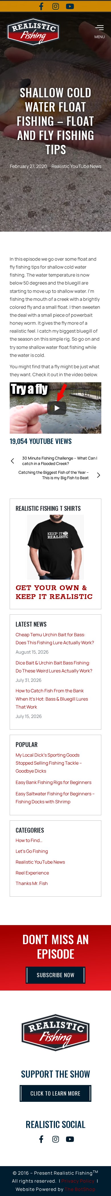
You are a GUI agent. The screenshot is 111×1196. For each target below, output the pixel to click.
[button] (99, 32)
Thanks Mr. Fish (32, 883)
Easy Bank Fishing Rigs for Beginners (53, 782)
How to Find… (29, 840)
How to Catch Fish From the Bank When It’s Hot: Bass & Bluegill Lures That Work (52, 698)
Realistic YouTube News (76, 166)
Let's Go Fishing (32, 851)
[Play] (57, 408)
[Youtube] (69, 6)
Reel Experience (32, 873)
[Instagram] (55, 6)
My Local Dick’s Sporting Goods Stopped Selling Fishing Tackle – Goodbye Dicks (49, 763)
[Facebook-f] (41, 6)
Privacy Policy (77, 1181)
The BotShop (80, 1189)
